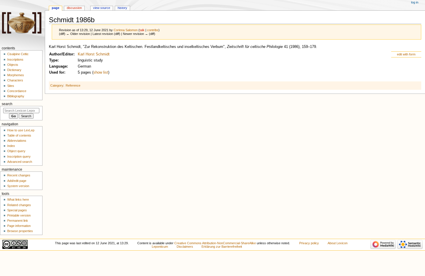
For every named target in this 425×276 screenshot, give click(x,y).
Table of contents (19, 135)
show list (100, 72)
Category (56, 85)
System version (18, 186)
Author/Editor (61, 54)
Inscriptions (15, 59)
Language (58, 66)
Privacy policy (309, 243)
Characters (15, 80)
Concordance (16, 91)
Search (7, 104)
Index (11, 146)
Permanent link (17, 220)
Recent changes (18, 175)
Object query (16, 151)
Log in (414, 2)
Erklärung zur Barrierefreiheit (222, 246)
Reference (73, 85)
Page (55, 8)
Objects (12, 64)
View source (101, 8)
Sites (10, 85)
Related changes (19, 205)
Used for (56, 72)
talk (142, 30)
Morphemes (15, 75)
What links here (18, 199)
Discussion (74, 8)
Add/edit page (16, 180)
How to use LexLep (20, 130)
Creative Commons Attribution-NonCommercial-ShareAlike (215, 243)
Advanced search (19, 161)
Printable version (19, 215)
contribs (152, 30)
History (122, 8)
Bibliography (15, 96)
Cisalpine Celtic (18, 54)
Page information (19, 225)
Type (53, 60)
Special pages (17, 210)
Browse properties (20, 231)
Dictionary (14, 70)
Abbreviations (16, 140)
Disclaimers (185, 246)
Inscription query (19, 156)
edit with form (406, 54)
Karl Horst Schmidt (94, 54)
